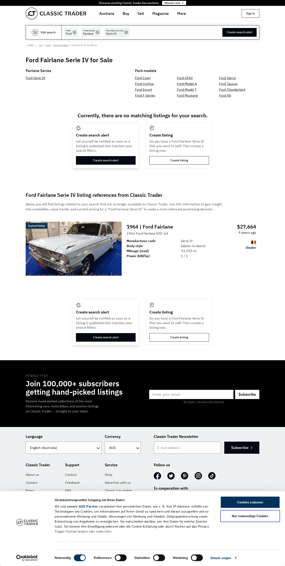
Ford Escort (143, 89)
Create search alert (239, 32)
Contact (71, 475)
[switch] (121, 557)
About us (32, 475)
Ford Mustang (187, 95)
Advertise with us (118, 482)
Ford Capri (143, 78)
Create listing (179, 160)
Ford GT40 (185, 78)
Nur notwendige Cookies (250, 516)
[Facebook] (157, 476)
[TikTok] (212, 476)
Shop (108, 475)
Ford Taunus (228, 84)
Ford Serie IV (35, 78)
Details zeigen (221, 558)
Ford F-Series (145, 95)
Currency (113, 436)
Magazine (160, 13)
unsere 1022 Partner (82, 506)
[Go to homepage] (56, 13)
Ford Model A (187, 84)
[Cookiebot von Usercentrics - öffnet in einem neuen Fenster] (27, 558)
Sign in (250, 13)
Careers (32, 482)
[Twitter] (171, 476)
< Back (30, 45)
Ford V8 (225, 95)
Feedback (72, 482)
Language (34, 436)
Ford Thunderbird (232, 89)
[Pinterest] (184, 476)
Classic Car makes (118, 490)
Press (30, 490)
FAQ (68, 490)
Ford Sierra (227, 78)
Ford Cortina (144, 84)
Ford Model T (187, 89)
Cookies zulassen (250, 502)
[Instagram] (198, 476)
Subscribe (247, 394)
